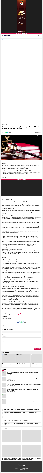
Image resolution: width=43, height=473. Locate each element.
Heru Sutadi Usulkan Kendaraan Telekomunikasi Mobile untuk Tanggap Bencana (23, 365)
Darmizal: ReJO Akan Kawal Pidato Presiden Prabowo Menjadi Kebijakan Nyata (20, 412)
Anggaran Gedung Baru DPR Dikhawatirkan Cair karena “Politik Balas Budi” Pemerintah (11, 459)
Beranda (3, 124)
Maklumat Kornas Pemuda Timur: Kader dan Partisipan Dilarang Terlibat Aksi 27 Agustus (23, 395)
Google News (20, 314)
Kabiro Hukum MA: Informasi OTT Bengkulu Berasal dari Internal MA (31, 459)
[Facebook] (2, 132)
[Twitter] (4, 132)
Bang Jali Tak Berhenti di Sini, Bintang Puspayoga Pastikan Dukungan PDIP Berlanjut (21, 409)
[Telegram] (8, 132)
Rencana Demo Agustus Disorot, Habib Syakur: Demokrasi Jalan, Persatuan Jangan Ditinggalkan (21, 416)
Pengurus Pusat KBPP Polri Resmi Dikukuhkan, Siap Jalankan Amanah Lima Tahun (21, 423)
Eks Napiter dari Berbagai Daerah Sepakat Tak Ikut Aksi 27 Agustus (21, 401)
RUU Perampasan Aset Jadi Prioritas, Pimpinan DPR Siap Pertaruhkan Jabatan (24, 384)
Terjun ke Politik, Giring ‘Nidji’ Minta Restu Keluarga (31, 444)
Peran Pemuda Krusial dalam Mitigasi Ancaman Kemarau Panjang (17, 420)
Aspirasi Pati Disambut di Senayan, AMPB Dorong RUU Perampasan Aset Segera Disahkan (22, 390)
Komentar (39, 132)
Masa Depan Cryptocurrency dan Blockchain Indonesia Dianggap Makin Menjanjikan (8, 364)
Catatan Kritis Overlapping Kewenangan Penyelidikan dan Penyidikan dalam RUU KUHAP (6, 318)
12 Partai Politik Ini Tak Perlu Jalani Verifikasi (11, 443)
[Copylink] (10, 132)
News (7, 124)
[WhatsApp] (6, 132)
